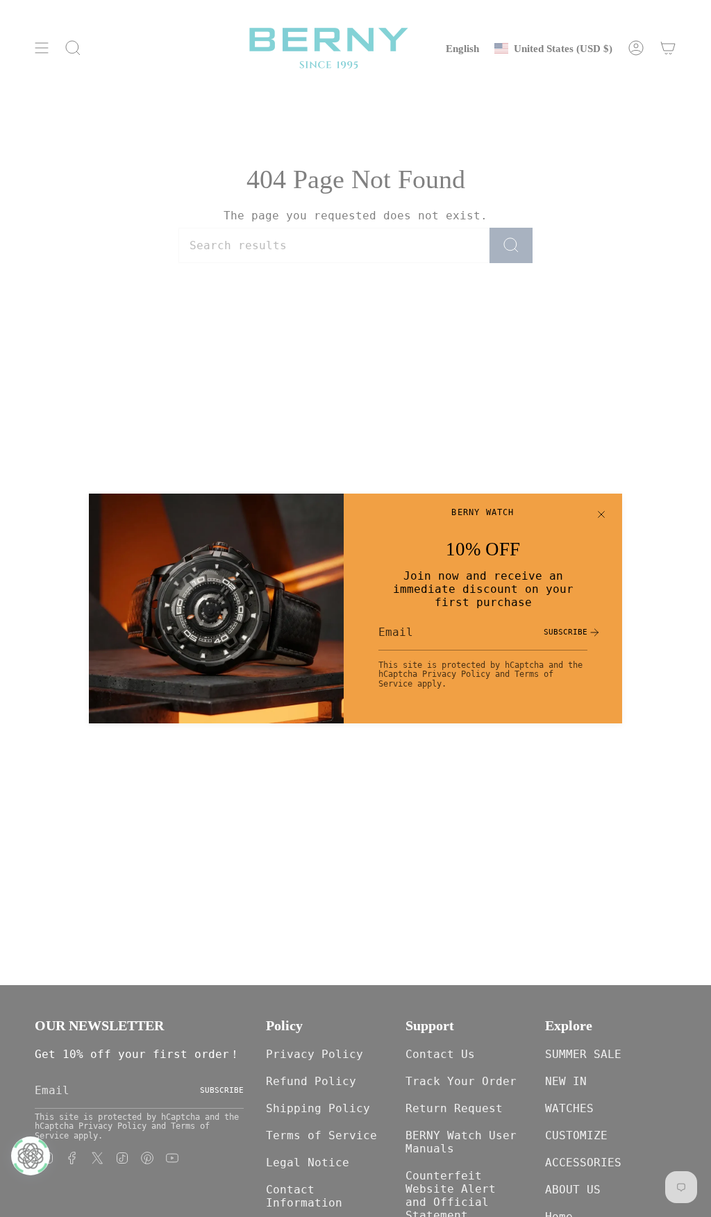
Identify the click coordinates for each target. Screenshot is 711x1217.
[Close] (601, 514)
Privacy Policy (456, 674)
